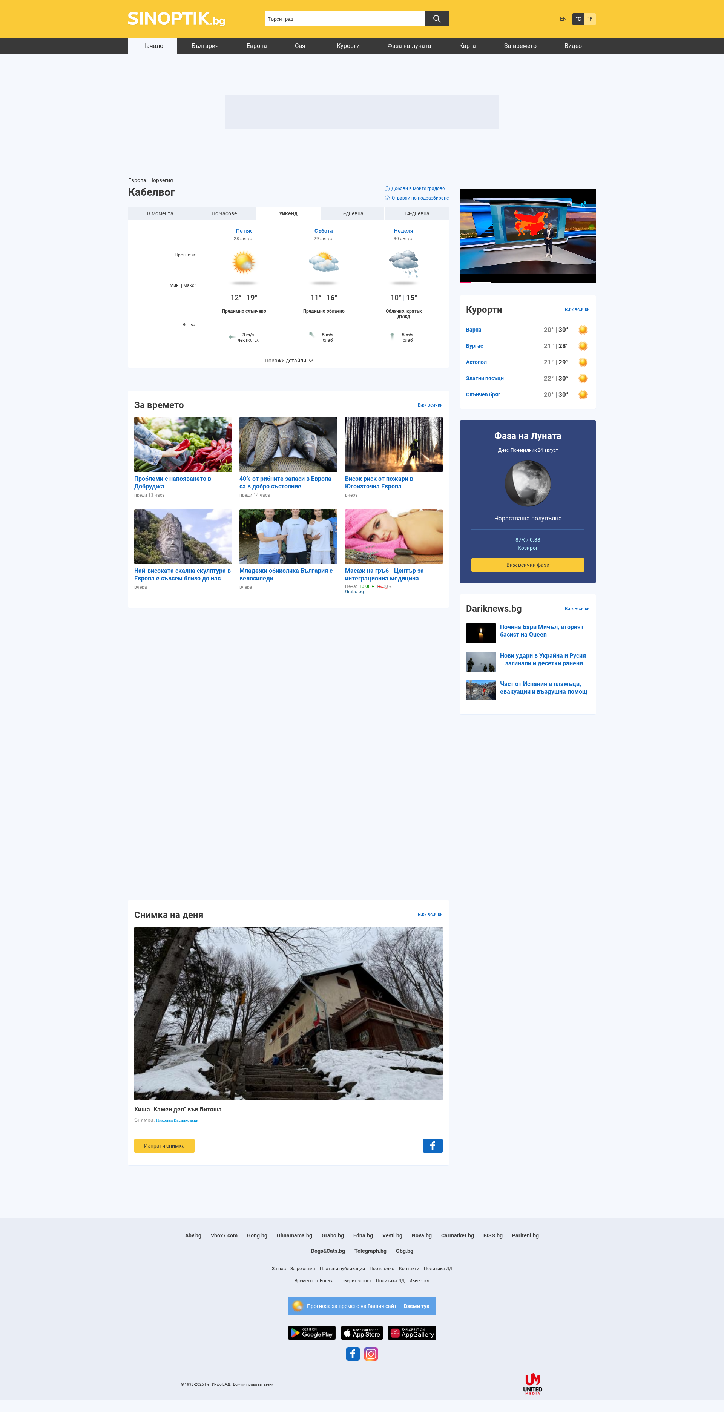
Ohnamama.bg (294, 1235)
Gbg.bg (404, 1251)
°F (589, 19)
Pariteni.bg (525, 1235)
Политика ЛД (438, 1268)
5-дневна (352, 213)
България (205, 45)
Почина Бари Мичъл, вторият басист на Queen (542, 630)
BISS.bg (493, 1235)
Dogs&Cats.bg (328, 1251)
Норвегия (161, 180)
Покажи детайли (285, 361)
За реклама (302, 1268)
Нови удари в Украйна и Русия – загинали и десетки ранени (543, 659)
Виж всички (430, 405)
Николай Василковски (177, 1120)
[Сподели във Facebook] (433, 1146)
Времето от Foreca (314, 1280)
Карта (467, 45)
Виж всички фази (527, 565)
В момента (160, 213)
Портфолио (382, 1268)
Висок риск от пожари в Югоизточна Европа (379, 482)
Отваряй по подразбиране (420, 198)
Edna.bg (363, 1235)
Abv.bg (193, 1235)
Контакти (409, 1268)
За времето (520, 45)
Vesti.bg (392, 1235)
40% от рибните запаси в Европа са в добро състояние (285, 482)
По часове (224, 213)
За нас (279, 1268)
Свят (301, 45)
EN (563, 19)
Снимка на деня (168, 914)
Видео (573, 45)
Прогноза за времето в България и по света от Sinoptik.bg (181, 19)
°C (578, 19)
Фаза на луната (409, 45)
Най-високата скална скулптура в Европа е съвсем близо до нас (182, 574)
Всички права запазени (253, 1384)
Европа (257, 45)
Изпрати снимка (164, 1146)
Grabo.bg (333, 1235)
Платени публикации (342, 1268)
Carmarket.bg (457, 1235)
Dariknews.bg (494, 608)
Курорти (348, 45)
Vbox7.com (224, 1235)
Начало (152, 45)
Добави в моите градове (418, 188)
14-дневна (416, 213)
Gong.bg (257, 1235)
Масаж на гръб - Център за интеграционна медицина (384, 574)
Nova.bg (422, 1235)
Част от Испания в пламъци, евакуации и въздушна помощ (543, 687)
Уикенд (288, 213)
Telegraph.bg (370, 1251)
